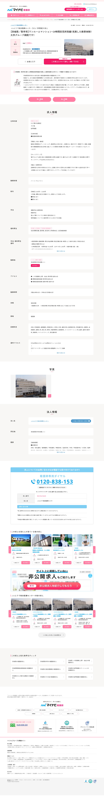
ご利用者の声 (75, 15)
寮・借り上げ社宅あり (36, 228)
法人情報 (64, 99)
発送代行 (29, 773)
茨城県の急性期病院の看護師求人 (50, 669)
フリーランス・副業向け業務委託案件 (34, 747)
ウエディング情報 (12, 759)
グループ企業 (38, 779)
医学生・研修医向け (35, 745)
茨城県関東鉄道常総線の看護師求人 (22, 669)
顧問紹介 (80, 766)
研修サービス (10, 773)
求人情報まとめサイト (12, 758)
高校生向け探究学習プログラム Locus (25, 752)
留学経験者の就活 (18, 745)
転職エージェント (44, 766)
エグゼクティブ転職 (53, 766)
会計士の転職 (63, 766)
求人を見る (25, 562)
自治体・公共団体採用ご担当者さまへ (24, 710)
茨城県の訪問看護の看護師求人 (77, 677)
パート (77, 745)
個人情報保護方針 (46, 779)
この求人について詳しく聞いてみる (65, 61)
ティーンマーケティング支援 (54, 758)
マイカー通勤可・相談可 (36, 260)
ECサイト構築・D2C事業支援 (50, 759)
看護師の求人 (11, 768)
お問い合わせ (52, 713)
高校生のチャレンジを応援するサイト (37, 758)
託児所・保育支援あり (46, 228)
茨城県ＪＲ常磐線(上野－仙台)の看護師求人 (79, 661)
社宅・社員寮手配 (47, 773)
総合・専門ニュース (23, 758)
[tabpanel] (78, 50)
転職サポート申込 (70, 713)
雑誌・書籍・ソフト (84, 758)
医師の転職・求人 (29, 768)
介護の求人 (52, 768)
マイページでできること (91, 4)
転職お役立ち (90, 15)
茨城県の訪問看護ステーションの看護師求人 (78, 669)
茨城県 (24, 19)
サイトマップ (61, 710)
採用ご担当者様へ (78, 4)
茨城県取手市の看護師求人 (48, 661)
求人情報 (40, 99)
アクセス (21, 779)
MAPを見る (34, 265)
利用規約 (33, 713)
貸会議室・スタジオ (37, 773)
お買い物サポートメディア (14, 761)
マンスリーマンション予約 (27, 761)
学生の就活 (9, 745)
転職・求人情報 (44, 745)
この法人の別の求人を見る (80, 421)
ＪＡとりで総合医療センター (19, 25)
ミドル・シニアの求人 (85, 745)
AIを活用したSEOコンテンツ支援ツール (44, 761)
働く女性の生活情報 (73, 758)
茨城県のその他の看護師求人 (49, 677)
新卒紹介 (36, 766)
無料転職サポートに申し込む (74, 9)
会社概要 (16, 779)
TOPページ (16, 15)
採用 (34, 779)
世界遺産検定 (21, 759)
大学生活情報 (65, 758)
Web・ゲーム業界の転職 (18, 766)
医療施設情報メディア (80, 759)
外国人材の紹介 (70, 768)
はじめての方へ (46, 15)
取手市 (29, 19)
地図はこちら (35, 49)
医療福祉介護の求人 (48, 747)
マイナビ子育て (39, 759)
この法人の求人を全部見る (52, 635)
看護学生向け (26, 745)
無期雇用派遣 (45, 768)
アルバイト (71, 745)
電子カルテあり (34, 121)
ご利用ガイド (31, 15)
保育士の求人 (38, 768)
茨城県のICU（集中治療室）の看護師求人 (23, 677)
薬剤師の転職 (86, 766)
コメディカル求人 (20, 768)
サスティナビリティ (28, 779)
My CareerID (71, 759)
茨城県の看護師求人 (18, 661)
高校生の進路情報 (11, 752)
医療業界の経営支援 (60, 768)
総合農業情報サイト (29, 759)
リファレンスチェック (58, 773)
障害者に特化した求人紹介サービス (16, 747)
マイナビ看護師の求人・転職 (14, 19)
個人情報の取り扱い (79, 710)
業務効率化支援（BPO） (20, 773)
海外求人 (52, 745)
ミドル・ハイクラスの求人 (61, 745)
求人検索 (60, 15)
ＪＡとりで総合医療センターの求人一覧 (42, 19)
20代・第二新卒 (28, 766)
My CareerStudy (62, 759)
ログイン (91, 9)
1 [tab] (78, 54)
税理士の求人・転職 (71, 766)
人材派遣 (9, 766)
